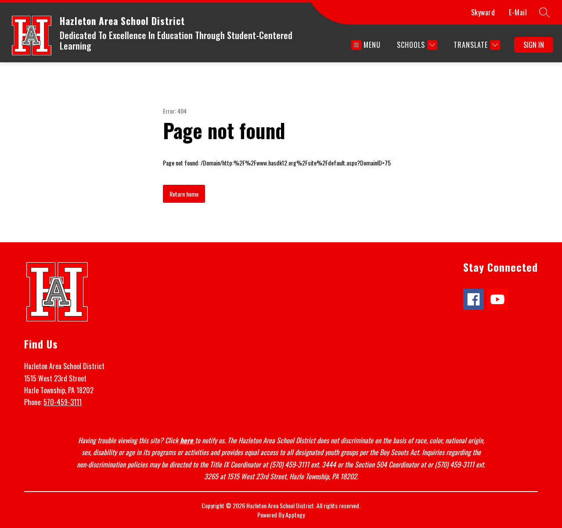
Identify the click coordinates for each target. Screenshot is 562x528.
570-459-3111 (62, 402)
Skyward (483, 12)
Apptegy (295, 514)
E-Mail (518, 12)
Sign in (533, 45)
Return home (183, 193)
